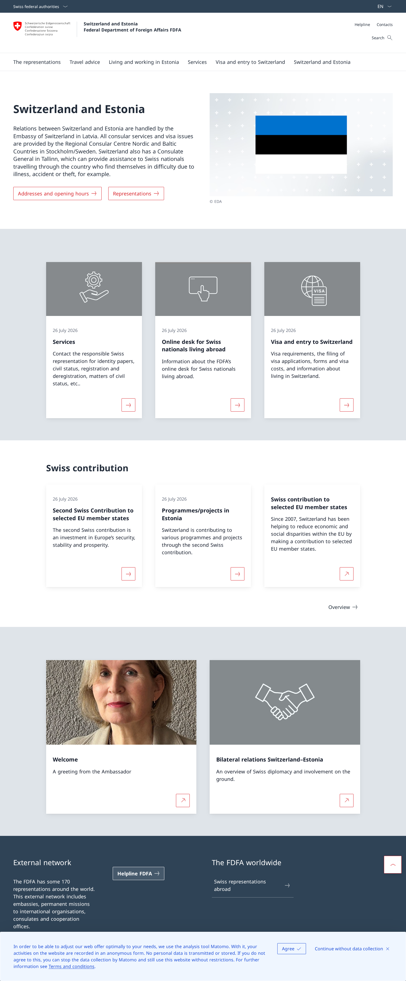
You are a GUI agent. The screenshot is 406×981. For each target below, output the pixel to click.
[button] (37, 62)
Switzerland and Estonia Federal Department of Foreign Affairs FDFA (132, 27)
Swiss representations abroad (240, 885)
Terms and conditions (71, 966)
